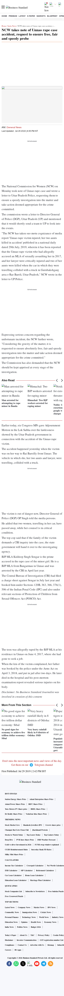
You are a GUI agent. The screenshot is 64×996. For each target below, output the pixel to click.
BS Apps (18, 950)
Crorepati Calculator (35, 865)
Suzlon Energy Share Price (15, 799)
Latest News (9, 907)
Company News (24, 907)
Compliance (9, 945)
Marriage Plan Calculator (40, 880)
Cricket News (45, 912)
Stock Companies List (13, 891)
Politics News (22, 927)
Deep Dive (9, 840)
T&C (32, 935)
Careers (8, 950)
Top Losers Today (34, 835)
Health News (36, 922)
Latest (22, 16)
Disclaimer (9, 940)
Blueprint (52, 16)
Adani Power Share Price (15, 804)
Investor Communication (26, 940)
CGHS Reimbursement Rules (16, 849)
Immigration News (29, 912)
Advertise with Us (37, 945)
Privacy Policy (44, 935)
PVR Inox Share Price (25, 840)
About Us (23, 935)
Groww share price (53, 825)
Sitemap (50, 945)
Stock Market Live (12, 825)
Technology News (29, 917)
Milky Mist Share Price (14, 854)
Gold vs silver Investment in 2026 (18, 845)
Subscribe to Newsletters (35, 891)
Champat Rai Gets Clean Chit (17, 830)
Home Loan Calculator (34, 875)
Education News (11, 922)
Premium (13, 16)
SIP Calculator (27, 870)
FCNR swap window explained (47, 845)
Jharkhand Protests (40, 830)
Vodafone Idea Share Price (36, 814)
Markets (41, 16)
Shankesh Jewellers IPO (32, 825)
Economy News (50, 922)
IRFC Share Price (35, 804)
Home (4, 16)
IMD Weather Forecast (46, 840)
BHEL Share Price (38, 809)
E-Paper (31, 16)
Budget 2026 (36, 927)
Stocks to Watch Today (14, 835)
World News (44, 917)
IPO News (51, 907)
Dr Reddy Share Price (13, 814)
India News (12, 26)
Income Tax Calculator (14, 865)
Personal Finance (12, 917)
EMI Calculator (11, 870)
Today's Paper (10, 935)
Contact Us (22, 945)
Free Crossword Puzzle (14, 896)
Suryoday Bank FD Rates (41, 849)
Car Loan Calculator (13, 875)
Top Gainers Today (51, 835)
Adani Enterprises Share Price (41, 799)
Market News (39, 907)
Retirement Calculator (45, 870)
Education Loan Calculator (16, 880)
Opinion (24, 922)
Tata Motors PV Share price (16, 809)
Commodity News (12, 912)
